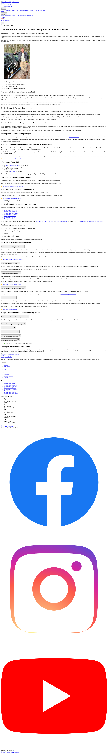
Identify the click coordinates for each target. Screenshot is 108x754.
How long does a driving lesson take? (9, 336)
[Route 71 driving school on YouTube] (54, 749)
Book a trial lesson (14, 21)
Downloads (16, 15)
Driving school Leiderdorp (10, 211)
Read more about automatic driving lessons (13, 158)
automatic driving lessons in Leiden (44, 221)
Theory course (4, 15)
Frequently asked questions (26, 15)
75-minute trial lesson (74, 137)
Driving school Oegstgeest (10, 210)
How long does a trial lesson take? (9, 332)
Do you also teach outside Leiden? (9, 340)
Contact (3, 17)
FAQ (5, 369)
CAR (2, 8)
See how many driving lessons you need (13, 186)
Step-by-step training (24, 10)
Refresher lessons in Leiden (7, 298)
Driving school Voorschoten (11, 213)
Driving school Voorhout (10, 216)
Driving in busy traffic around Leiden (9, 263)
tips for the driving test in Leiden (68, 294)
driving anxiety (81, 221)
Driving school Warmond (10, 217)
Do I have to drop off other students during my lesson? (13, 317)
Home (2, 6)
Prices (2, 11)
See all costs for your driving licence (12, 198)
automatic (12, 171)
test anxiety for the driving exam (95, 221)
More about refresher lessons (10, 309)
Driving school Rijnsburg (10, 218)
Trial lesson (16, 10)
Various (3, 14)
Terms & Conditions (8, 426)
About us (6, 365)
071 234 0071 (6, 21)
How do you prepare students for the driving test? (12, 288)
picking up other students (12, 165)
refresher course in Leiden (61, 221)
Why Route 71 (7, 366)
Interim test (10, 15)
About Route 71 (8, 6)
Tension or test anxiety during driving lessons (11, 247)
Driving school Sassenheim (10, 214)
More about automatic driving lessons (12, 284)
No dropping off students (7, 10)
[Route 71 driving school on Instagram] (54, 642)
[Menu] (2, 23)
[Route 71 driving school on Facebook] (54, 534)
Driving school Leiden (9, 383)
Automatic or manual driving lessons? (10, 273)
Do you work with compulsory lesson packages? (12, 324)
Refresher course (42, 10)
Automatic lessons (33, 10)
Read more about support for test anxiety (13, 259)
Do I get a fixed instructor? (7, 328)
